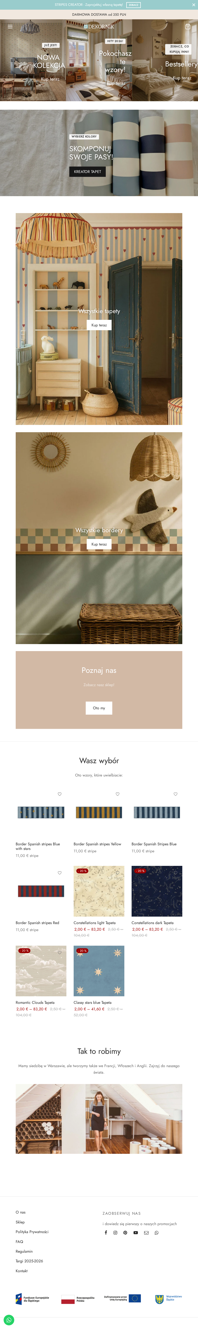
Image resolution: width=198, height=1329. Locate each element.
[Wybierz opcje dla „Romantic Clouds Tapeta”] (59, 963)
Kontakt (22, 1271)
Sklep (20, 1222)
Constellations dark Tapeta (153, 922)
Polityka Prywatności (32, 1232)
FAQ (19, 1241)
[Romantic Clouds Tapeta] (41, 971)
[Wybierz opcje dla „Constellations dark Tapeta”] (175, 883)
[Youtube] (136, 1233)
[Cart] (188, 26)
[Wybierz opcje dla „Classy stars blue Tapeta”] (117, 963)
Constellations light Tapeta (95, 922)
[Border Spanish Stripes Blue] (157, 812)
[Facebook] (106, 1233)
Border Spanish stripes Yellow (97, 844)
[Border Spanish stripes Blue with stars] (41, 812)
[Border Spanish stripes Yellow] (99, 812)
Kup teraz (50, 79)
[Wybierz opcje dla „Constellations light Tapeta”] (117, 883)
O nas (20, 1212)
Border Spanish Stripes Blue (154, 844)
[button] (99, 708)
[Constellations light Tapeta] (99, 891)
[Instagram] (115, 1233)
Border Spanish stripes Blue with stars (38, 846)
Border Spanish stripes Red (37, 922)
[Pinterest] (125, 1233)
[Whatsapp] (156, 1233)
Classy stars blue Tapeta (93, 1002)
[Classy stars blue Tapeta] (99, 971)
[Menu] (10, 26)
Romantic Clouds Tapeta (35, 1002)
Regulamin (24, 1251)
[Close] (194, 5)
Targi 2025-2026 (29, 1261)
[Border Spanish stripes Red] (41, 891)
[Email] (146, 1233)
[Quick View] (59, 816)
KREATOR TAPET (87, 171)
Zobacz (133, 5)
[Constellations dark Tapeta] (157, 891)
